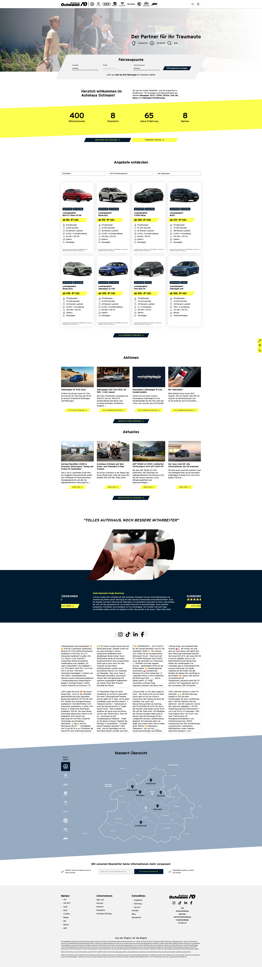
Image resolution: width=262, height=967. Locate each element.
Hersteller (75, 65)
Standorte (100, 910)
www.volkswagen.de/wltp (119, 952)
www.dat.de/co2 (174, 956)
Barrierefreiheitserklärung (182, 917)
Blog (133, 914)
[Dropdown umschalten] (92, 4)
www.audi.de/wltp (132, 952)
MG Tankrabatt (175, 390)
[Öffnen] (198, 4)
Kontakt (135, 911)
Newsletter (136, 918)
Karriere (99, 907)
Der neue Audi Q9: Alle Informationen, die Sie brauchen (183, 465)
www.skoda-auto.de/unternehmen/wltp (149, 952)
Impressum (182, 914)
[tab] (65, 766)
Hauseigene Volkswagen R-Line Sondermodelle (147, 391)
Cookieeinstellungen (182, 920)
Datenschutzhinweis (182, 911)
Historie (99, 903)
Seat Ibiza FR (139, 289)
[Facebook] (142, 634)
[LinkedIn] (135, 634)
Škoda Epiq (103, 215)
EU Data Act (182, 923)
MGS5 (172, 215)
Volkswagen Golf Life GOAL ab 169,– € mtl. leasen (111, 391)
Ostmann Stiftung (103, 914)
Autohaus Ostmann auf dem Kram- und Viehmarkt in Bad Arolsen (110, 466)
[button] (71, 899)
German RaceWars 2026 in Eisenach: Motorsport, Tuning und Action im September (77, 466)
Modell (105, 65)
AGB (182, 908)
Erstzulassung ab (139, 65)
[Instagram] (120, 634)
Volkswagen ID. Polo (106, 289)
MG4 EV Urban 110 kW (72, 215)
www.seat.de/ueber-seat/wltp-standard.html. (177, 952)
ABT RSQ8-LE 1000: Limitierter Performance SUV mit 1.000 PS (148, 465)
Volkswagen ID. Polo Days (73, 390)
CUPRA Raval (140, 215)
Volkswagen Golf (176, 289)
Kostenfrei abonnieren (148, 871)
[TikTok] (128, 634)
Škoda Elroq (68, 289)
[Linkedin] (186, 903)
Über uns (100, 900)
